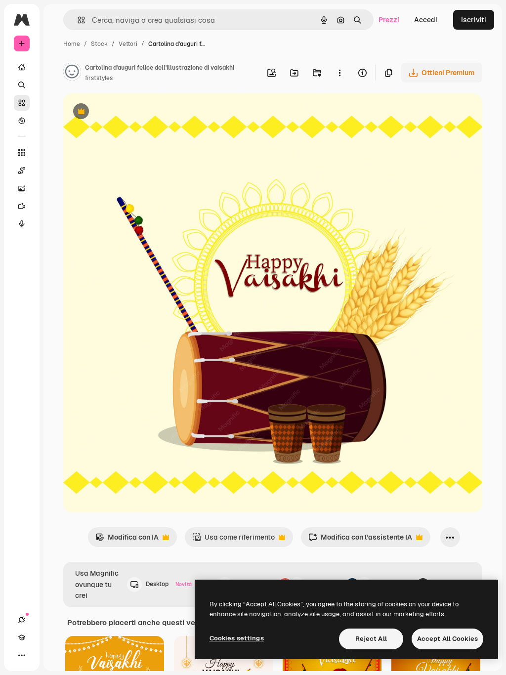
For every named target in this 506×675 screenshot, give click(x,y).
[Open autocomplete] (77, 20)
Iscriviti (473, 19)
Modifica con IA (127, 540)
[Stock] (22, 103)
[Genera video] (22, 206)
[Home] (22, 67)
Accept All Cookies (447, 638)
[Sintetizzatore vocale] (22, 224)
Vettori (128, 44)
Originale (128, 112)
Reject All (371, 638)
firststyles (99, 78)
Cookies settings (237, 638)
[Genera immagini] (22, 188)
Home (71, 44)
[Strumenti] (22, 153)
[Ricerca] (22, 85)
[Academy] (22, 637)
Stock (99, 44)
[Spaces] (22, 170)
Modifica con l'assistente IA (360, 540)
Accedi (425, 19)
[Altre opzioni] (339, 73)
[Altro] (22, 655)
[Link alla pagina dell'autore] (72, 73)
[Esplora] (22, 120)
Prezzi (389, 19)
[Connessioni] (22, 620)
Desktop (169, 584)
